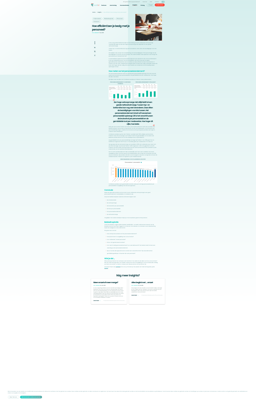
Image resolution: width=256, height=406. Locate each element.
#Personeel (119, 18)
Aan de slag (113, 5)
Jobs (151, 1)
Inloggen (150, 5)
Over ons (145, 1)
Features (103, 5)
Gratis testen (159, 5)
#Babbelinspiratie (108, 18)
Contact (157, 1)
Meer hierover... (14, 397)
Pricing (143, 5)
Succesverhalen (124, 5)
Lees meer (97, 300)
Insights (134, 5)
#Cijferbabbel (97, 18)
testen (106, 268)
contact (118, 267)
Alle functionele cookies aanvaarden (31, 397)
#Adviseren (96, 21)
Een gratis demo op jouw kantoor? (131, 1)
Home (93, 12)
